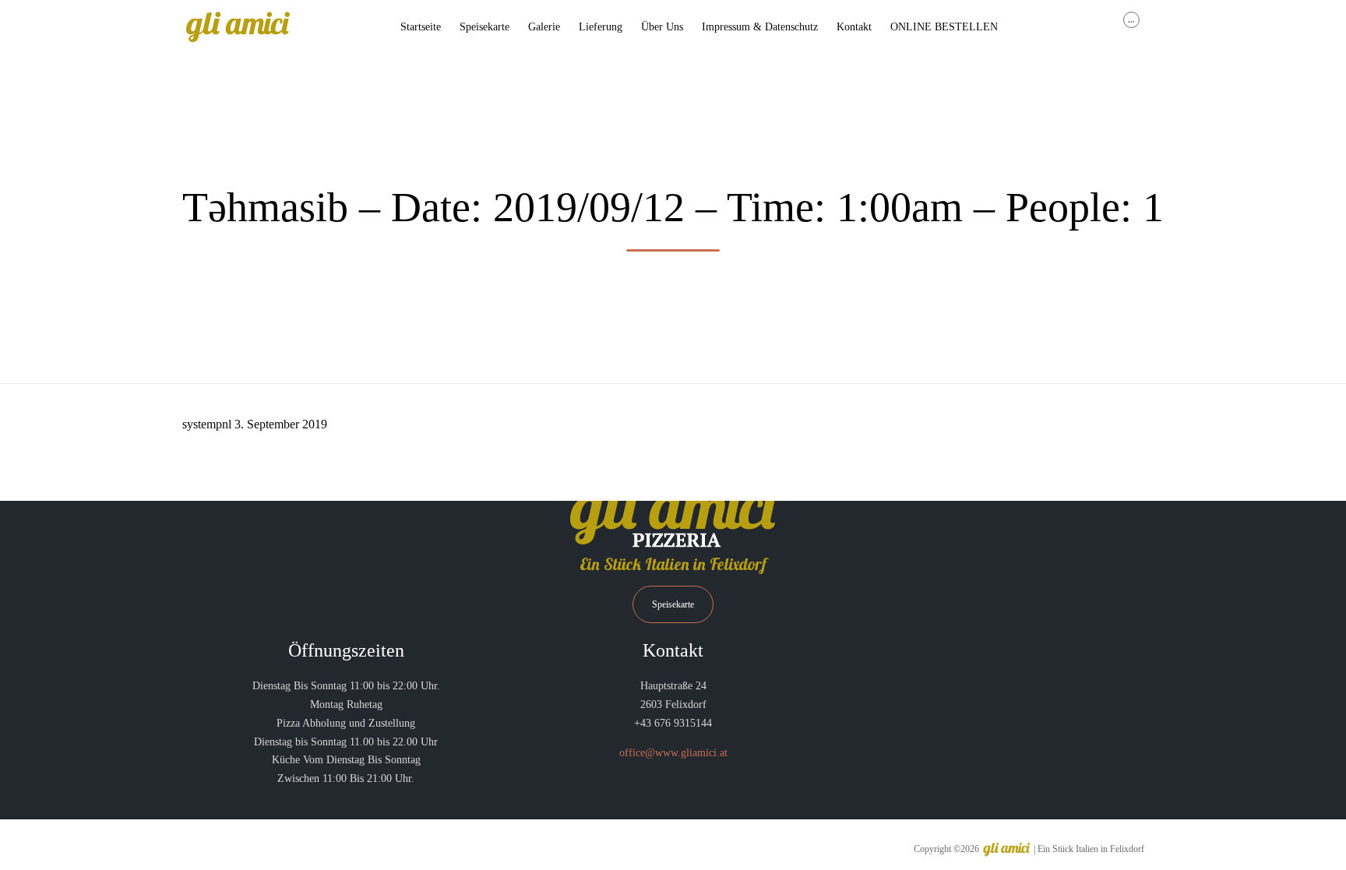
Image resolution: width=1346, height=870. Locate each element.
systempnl (206, 424)
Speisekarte (484, 27)
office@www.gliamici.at (673, 753)
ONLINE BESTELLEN (944, 27)
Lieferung (600, 27)
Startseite (420, 27)
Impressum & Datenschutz (760, 27)
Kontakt (854, 27)
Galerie (544, 27)
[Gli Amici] (237, 28)
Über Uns (662, 27)
